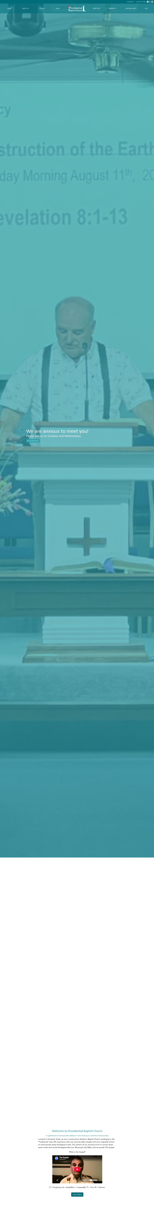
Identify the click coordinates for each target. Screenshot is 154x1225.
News (58, 8)
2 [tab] (73, 859)
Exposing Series (130, 8)
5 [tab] (81, 859)
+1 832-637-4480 (141, 1)
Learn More (77, 1194)
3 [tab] (76, 859)
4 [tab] (78, 859)
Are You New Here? (33, 441)
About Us (25, 8)
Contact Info (130, 1)
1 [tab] (70, 859)
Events (42, 8)
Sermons (112, 8)
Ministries (96, 8)
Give (146, 8)
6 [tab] (84, 859)
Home (9, 8)
